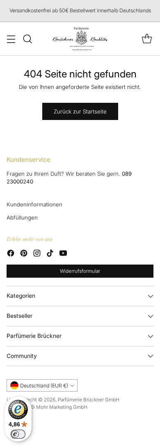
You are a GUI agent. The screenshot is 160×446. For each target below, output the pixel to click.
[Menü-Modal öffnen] (10, 38)
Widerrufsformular (80, 271)
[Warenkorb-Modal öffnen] (146, 38)
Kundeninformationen (34, 204)
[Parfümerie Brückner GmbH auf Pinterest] (24, 254)
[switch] (18, 434)
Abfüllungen (22, 217)
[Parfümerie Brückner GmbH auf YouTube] (63, 254)
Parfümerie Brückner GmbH (88, 400)
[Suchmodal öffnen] (27, 38)
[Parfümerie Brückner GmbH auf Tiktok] (50, 254)
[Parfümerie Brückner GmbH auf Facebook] (11, 254)
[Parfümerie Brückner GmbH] (80, 39)
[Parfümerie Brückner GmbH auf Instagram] (37, 254)
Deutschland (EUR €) (44, 386)
